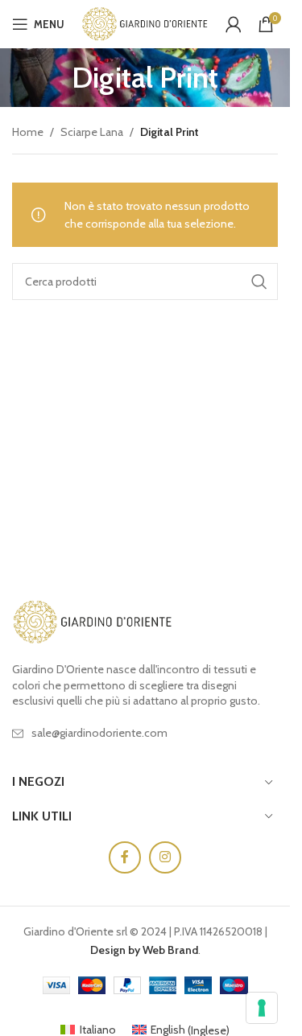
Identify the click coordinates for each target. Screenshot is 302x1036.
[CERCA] (259, 281)
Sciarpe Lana (91, 132)
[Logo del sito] (145, 22)
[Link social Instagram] (165, 857)
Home (27, 132)
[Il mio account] (233, 24)
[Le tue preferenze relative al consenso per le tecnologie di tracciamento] (261, 1008)
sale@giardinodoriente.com (99, 733)
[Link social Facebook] (125, 857)
